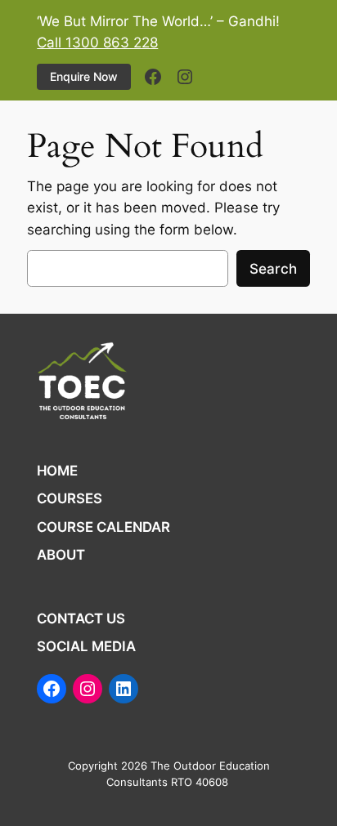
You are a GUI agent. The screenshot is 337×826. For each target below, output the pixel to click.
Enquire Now (84, 76)
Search (273, 269)
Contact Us (81, 618)
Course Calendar (103, 527)
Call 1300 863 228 (97, 42)
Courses (69, 498)
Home (57, 470)
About (61, 555)
